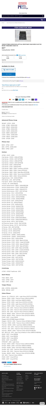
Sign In (26, 375)
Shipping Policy (20, 378)
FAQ (26, 379)
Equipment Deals (5, 376)
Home (3, 22)
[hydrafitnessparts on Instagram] (40, 387)
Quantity (4, 59)
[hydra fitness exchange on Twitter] (36, 387)
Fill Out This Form (37, 376)
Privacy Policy (19, 376)
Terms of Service (20, 380)
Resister (27, 376)
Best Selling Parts (5, 378)
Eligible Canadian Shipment (7, 379)
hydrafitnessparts (8, 400)
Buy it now (8, 74)
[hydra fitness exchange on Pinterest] (34, 389)
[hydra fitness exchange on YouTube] (34, 387)
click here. (35, 104)
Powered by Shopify (16, 400)
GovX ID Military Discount (7, 396)
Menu (3, 19)
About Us (3, 381)
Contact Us (4, 382)
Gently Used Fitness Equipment (8, 384)
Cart (44, 19)
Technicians (4, 375)
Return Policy (19, 379)
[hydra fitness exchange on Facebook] (38, 387)
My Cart (26, 378)
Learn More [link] (23, 55)
